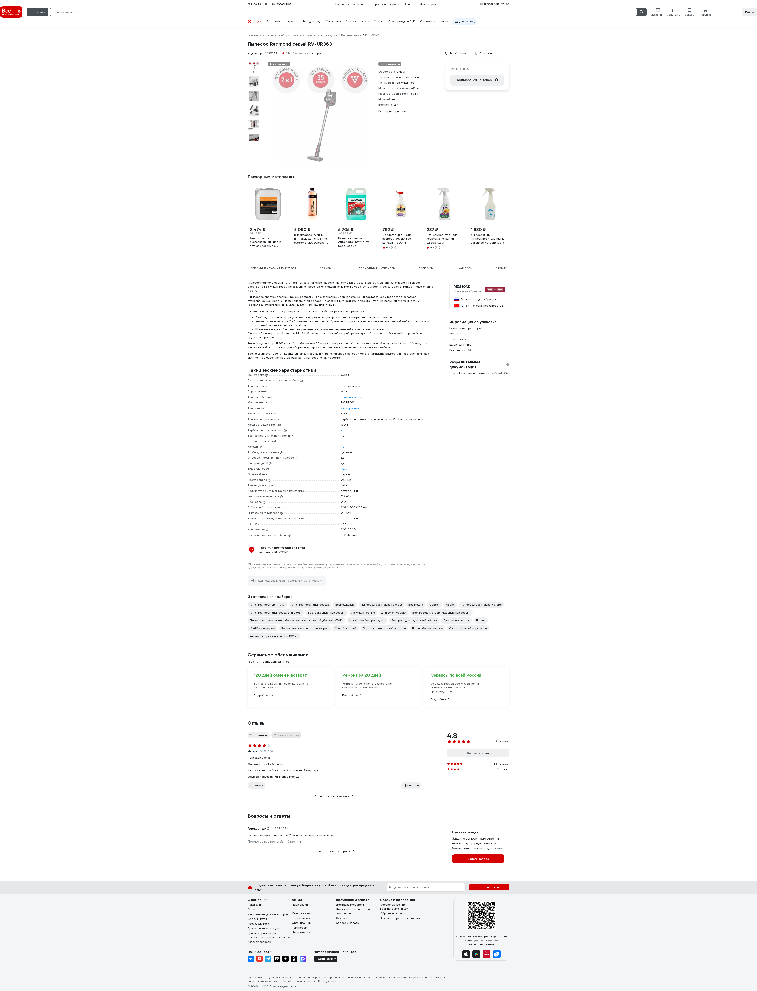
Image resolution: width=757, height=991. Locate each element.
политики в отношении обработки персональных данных (318, 977)
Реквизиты (255, 904)
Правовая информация (263, 928)
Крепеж (293, 21)
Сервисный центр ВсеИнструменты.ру (394, 906)
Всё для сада (312, 21)
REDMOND (462, 287)
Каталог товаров (259, 941)
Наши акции (300, 904)
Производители (258, 923)
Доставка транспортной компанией (353, 911)
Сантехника (428, 21)
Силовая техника (357, 21)
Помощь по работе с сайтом (400, 918)
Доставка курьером (350, 904)
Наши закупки (301, 932)
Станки (379, 21)
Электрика (333, 21)
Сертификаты (257, 919)
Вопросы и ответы (269, 816)
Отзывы (257, 723)
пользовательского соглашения (380, 977)
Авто (444, 21)
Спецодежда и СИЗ (402, 21)
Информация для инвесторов (268, 914)
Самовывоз (344, 918)
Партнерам (299, 927)
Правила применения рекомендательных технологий (269, 935)
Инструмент (274, 21)
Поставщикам (301, 918)
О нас (251, 909)
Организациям (302, 923)
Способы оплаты (347, 923)
